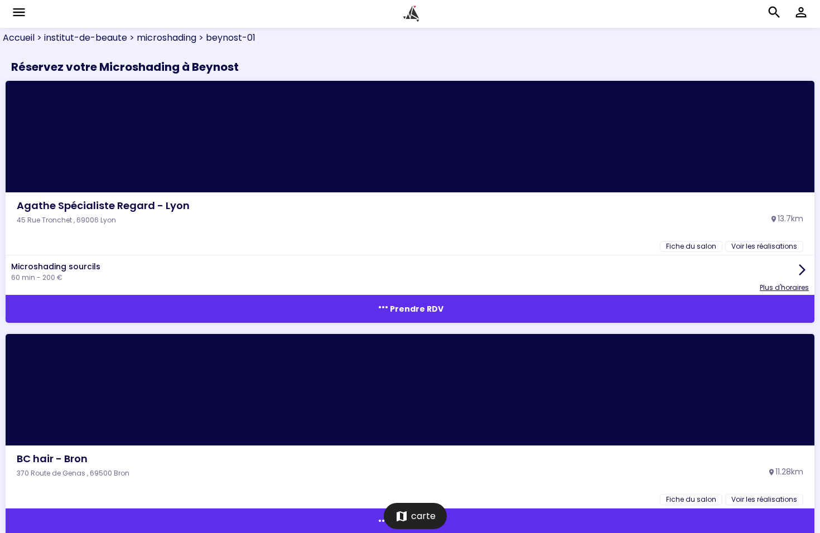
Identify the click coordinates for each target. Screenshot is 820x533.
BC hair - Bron (52, 459)
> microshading (161, 37)
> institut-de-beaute (81, 37)
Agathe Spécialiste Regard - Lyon (103, 205)
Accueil (19, 37)
